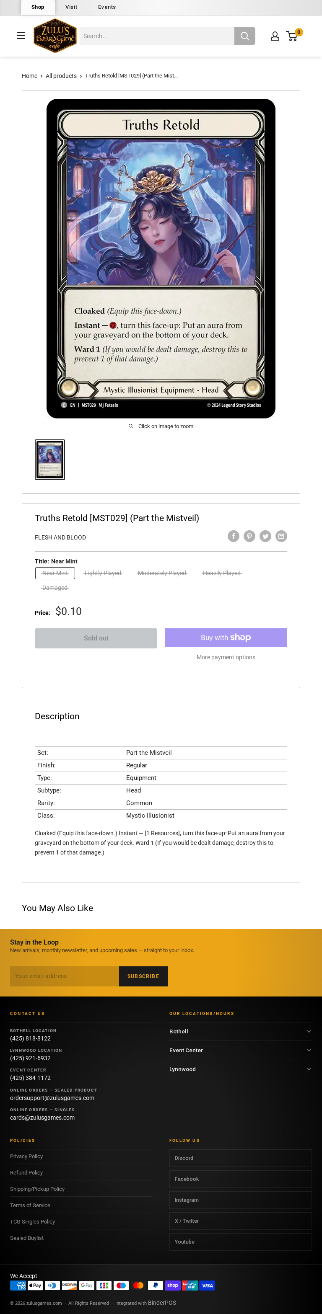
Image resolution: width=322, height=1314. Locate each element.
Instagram (187, 1200)
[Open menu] (21, 35)
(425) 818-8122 (30, 1038)
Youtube (185, 1242)
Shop (38, 7)
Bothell (178, 1031)
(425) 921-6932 (30, 1058)
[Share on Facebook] (233, 536)
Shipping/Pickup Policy (37, 1189)
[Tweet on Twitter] (265, 536)
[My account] (275, 36)
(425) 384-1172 (30, 1077)
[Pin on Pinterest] (249, 536)
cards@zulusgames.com (42, 1117)
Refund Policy (26, 1172)
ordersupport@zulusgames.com (52, 1098)
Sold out (96, 638)
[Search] (244, 36)
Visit (71, 7)
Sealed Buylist (27, 1238)
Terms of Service (30, 1205)
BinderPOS (162, 1302)
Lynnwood (182, 1069)
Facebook (187, 1179)
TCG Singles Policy (32, 1221)
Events (107, 7)
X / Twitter (187, 1221)
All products (61, 75)
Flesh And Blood (60, 537)
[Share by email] (281, 536)
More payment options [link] (226, 657)
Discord (184, 1158)
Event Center (186, 1050)
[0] (292, 36)
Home (29, 75)
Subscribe (143, 976)
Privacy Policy (26, 1156)
